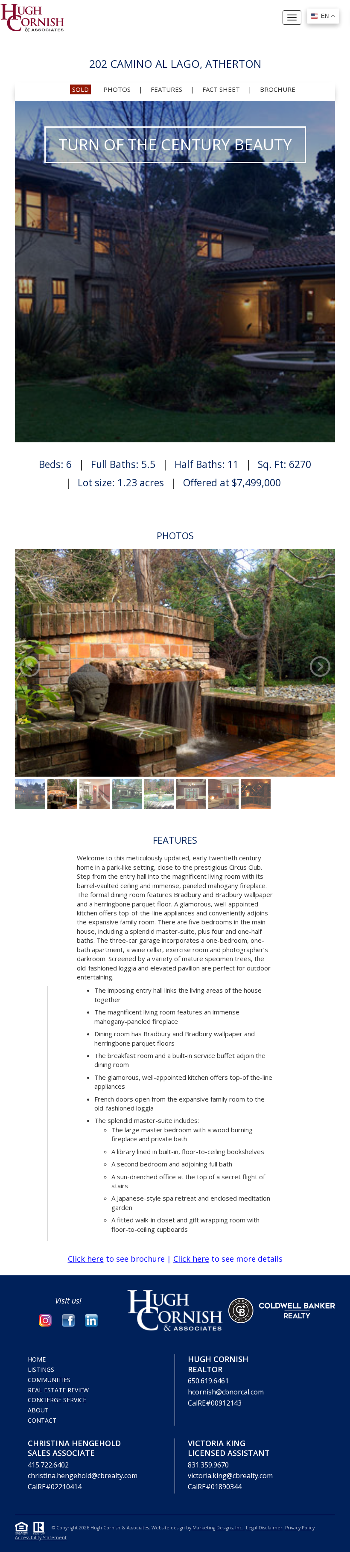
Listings (41, 1369)
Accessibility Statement (41, 1537)
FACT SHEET (221, 89)
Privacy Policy (300, 1528)
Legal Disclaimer (264, 1528)
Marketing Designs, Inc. (218, 1528)
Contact (42, 1420)
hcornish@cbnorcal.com (226, 1392)
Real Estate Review (58, 1390)
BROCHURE (277, 89)
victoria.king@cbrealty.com (230, 1475)
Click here (86, 1259)
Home (37, 1359)
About (38, 1410)
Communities (49, 1380)
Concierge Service (57, 1400)
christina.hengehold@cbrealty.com (82, 1475)
